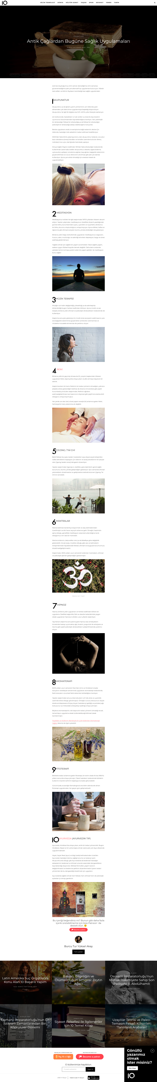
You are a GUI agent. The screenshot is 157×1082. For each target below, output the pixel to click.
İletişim (81, 1078)
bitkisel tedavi (60, 74)
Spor (91, 2)
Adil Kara (28, 1032)
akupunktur (15, 74)
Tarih (116, 2)
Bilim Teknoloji (48, 2)
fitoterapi (80, 74)
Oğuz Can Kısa (134, 988)
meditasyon (106, 74)
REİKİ (60, 369)
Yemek (108, 2)
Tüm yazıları (78, 952)
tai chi (151, 74)
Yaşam (83, 2)
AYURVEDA (65, 838)
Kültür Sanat (72, 2)
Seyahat (99, 2)
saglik (144, 74)
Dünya (60, 2)
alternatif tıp (27, 74)
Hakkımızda (73, 1078)
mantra (96, 74)
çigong (71, 74)
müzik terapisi (128, 74)
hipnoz (88, 74)
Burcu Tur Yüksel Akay (76, 47)
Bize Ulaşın (132, 1068)
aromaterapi (38, 74)
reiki (138, 74)
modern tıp (117, 74)
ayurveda (49, 74)
